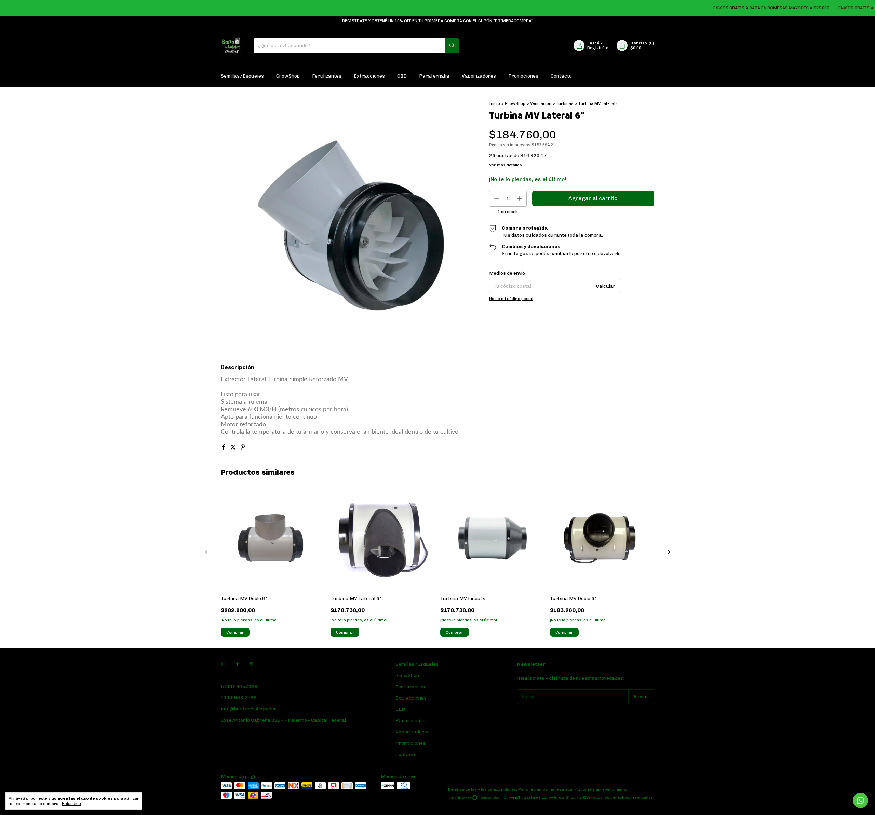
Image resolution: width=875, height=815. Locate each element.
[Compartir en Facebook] (224, 447)
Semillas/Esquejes (242, 76)
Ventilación (540, 103)
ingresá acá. (561, 789)
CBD (402, 76)
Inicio (494, 103)
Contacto (561, 76)
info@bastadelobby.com (248, 709)
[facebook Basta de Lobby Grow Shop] (237, 664)
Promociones (523, 76)
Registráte (597, 47)
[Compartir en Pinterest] (242, 447)
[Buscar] (452, 45)
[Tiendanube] (474, 799)
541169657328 (239, 686)
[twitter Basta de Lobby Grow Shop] (251, 664)
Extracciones (369, 76)
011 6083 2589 (239, 698)
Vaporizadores (479, 76)
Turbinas (565, 103)
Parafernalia (434, 76)
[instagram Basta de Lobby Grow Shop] (223, 664)
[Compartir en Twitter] (233, 447)
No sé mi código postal (511, 298)
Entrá (593, 43)
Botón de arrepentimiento (603, 789)
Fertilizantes (326, 76)
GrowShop (288, 76)
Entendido (71, 803)
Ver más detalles (505, 165)
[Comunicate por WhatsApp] (860, 800)
